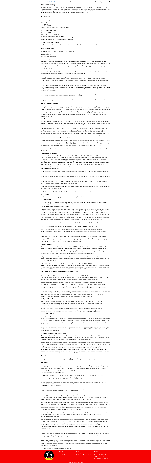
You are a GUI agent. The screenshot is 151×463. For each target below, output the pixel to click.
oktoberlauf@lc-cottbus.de (103, 458)
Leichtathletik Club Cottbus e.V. (50, 2)
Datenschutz (61, 451)
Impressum (61, 453)
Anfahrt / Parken (62, 454)
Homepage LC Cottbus (81, 453)
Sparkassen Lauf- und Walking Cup (84, 454)
